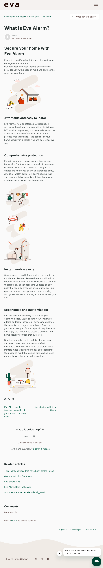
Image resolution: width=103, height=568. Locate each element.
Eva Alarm (34, 16)
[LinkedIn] (13, 399)
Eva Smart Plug (12, 481)
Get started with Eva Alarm (18, 476)
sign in (14, 520)
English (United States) (17, 559)
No (34, 436)
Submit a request (41, 448)
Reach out (91, 529)
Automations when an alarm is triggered (24, 492)
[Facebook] (5, 399)
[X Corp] (9, 399)
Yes (26, 436)
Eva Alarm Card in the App (17, 487)
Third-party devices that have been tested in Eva (29, 471)
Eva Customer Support (15, 16)
